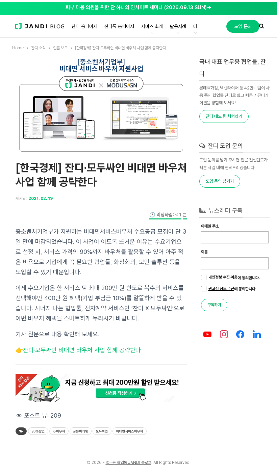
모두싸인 (102, 431)
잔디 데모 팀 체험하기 (224, 116)
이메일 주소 (210, 226)
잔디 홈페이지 (84, 26)
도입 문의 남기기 (220, 181)
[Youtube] (207, 335)
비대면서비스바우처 (129, 431)
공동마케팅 (80, 431)
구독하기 (214, 305)
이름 (204, 251)
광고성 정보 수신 (221, 288)
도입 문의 (243, 26)
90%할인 (38, 431)
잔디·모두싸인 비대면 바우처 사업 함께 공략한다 (82, 349)
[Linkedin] (257, 335)
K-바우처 (59, 431)
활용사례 (178, 26)
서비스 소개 (152, 26)
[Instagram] (224, 335)
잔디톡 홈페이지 (119, 26)
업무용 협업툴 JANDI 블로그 (128, 462)
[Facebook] (240, 335)
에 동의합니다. (234, 277)
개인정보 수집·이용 (222, 277)
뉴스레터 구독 (225, 210)
